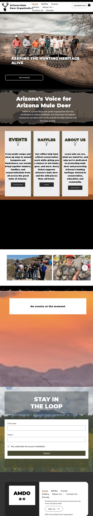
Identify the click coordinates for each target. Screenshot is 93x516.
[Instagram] (20, 499)
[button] (89, 4)
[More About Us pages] (53, 7)
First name (12, 423)
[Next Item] (85, 268)
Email (11, 435)
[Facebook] (24, 499)
